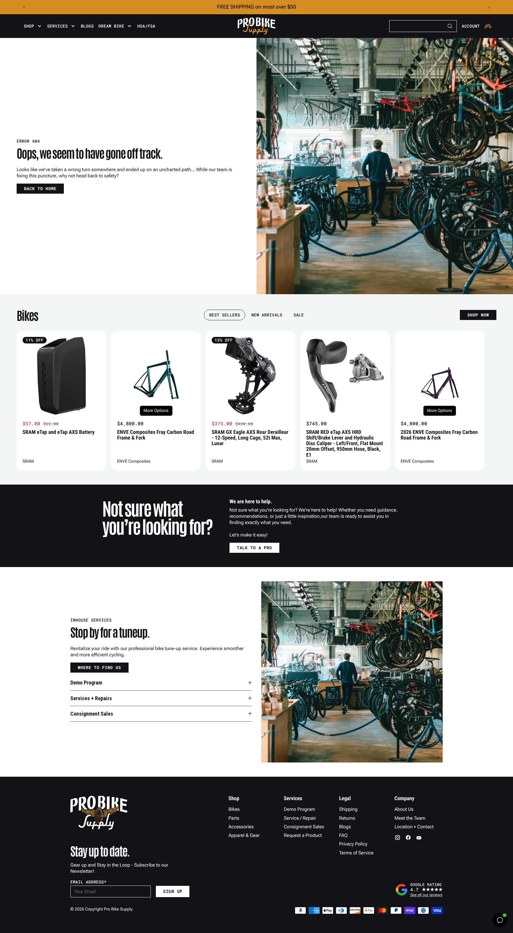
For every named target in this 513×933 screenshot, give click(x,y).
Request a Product (303, 835)
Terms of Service (356, 853)
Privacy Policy (353, 844)
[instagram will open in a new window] (397, 837)
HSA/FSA (146, 26)
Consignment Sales (304, 826)
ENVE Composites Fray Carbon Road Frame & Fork (155, 435)
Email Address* (88, 882)
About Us (404, 809)
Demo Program (299, 809)
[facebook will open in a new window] (408, 837)
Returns (347, 818)
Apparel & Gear (244, 835)
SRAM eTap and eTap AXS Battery (59, 432)
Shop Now (478, 315)
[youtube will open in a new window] (419, 837)
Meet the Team (410, 818)
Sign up (172, 891)
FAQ (343, 835)
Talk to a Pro (254, 547)
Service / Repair (300, 818)
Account (471, 26)
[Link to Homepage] (257, 26)
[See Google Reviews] (419, 889)
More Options (156, 410)
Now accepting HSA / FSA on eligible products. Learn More (256, 7)
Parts (234, 818)
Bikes (234, 809)
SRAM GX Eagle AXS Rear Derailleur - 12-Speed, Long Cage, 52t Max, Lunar (250, 438)
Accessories (241, 826)
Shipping (348, 809)
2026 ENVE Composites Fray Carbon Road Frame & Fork (439, 435)
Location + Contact (414, 826)
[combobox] (423, 26)
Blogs (87, 26)
